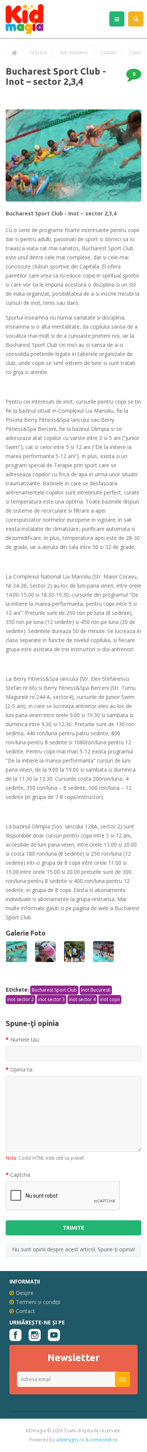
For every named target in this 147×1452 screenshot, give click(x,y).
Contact (25, 1311)
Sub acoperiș (74, 52)
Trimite (73, 1228)
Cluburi (108, 52)
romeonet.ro (104, 1439)
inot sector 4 (82, 999)
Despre (25, 1292)
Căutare (138, 52)
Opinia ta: (21, 1069)
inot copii (110, 999)
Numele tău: (25, 1039)
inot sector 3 (51, 999)
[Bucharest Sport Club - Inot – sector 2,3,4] (16, 951)
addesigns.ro (70, 1439)
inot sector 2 (20, 999)
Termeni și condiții (38, 1301)
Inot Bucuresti (95, 990)
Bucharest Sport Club (54, 990)
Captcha (20, 1174)
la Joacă (38, 52)
